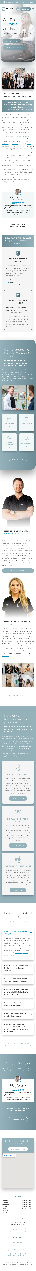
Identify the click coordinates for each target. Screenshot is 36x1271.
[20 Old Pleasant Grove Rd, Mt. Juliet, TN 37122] (4, 2)
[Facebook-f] (20, 1255)
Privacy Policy (7, 1264)
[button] (33, 9)
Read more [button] (18, 215)
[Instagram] (26, 1255)
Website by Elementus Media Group (23, 1264)
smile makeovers (24, 136)
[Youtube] (16, 1255)
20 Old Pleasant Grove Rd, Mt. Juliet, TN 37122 (19, 2)
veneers (15, 144)
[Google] (10, 1255)
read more (14, 565)
